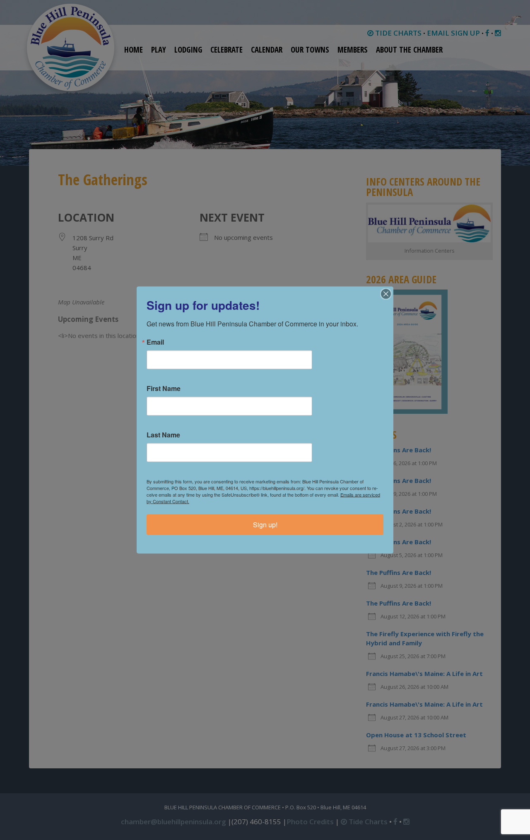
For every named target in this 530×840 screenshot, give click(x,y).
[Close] (386, 294)
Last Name (163, 435)
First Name (164, 388)
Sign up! (265, 524)
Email (155, 342)
